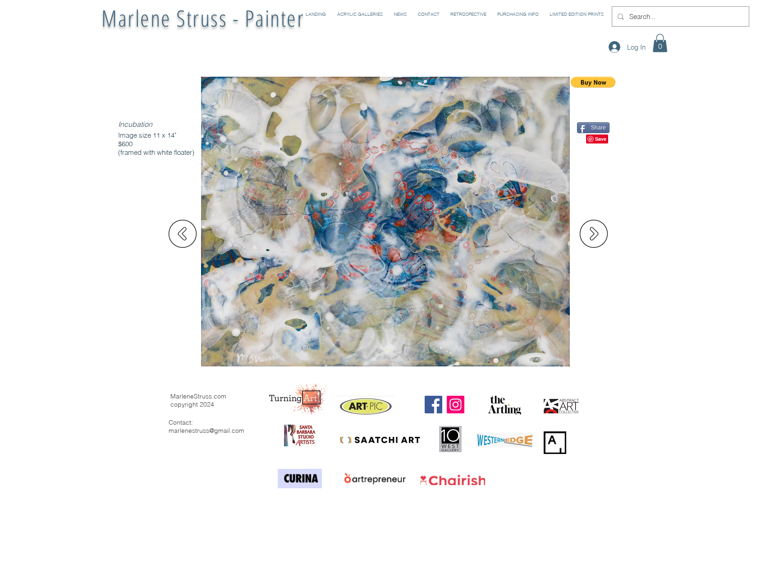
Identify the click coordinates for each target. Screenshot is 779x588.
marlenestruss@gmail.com (206, 430)
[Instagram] (455, 404)
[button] (358, 14)
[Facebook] (433, 404)
